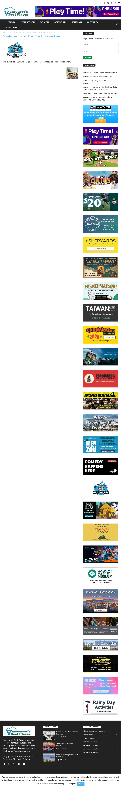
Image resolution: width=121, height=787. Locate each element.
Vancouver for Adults (90, 749)
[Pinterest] (111, 3)
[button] (117, 24)
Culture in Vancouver (90, 742)
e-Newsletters (11, 27)
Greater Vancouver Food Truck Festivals (18, 32)
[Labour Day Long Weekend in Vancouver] (49, 758)
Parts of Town (28, 22)
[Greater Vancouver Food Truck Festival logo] (40, 50)
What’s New (92, 22)
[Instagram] (108, 3)
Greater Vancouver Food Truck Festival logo (31, 36)
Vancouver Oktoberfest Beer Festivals (100, 73)
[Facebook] (104, 3)
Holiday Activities (89, 738)
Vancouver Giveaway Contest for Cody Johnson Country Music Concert (100, 88)
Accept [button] (80, 784)
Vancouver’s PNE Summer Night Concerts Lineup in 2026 (97, 98)
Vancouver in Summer (90, 745)
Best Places (9, 22)
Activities (44, 22)
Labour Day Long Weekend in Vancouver (96, 81)
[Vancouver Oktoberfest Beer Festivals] (49, 735)
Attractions (60, 22)
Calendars (77, 22)
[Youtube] (119, 3)
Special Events (88, 735)
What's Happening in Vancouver (94, 731)
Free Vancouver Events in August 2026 (100, 93)
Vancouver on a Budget (91, 752)
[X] (115, 3)
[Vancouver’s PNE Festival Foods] (49, 746)
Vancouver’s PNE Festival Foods (97, 76)
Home (4, 32)
